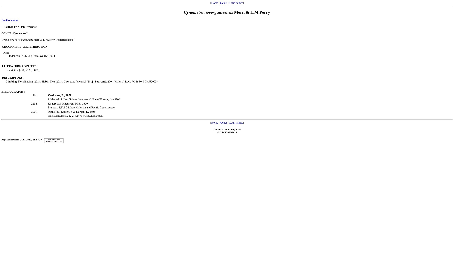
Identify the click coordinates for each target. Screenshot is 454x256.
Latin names (236, 2)
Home (214, 2)
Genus (223, 2)
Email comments (9, 20)
